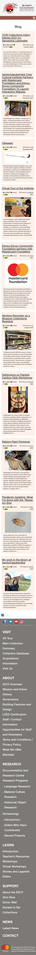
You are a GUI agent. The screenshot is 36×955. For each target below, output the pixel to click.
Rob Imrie (9, 45)
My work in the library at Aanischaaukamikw (16, 561)
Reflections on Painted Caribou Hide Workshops (17, 376)
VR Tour (8, 638)
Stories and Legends (16, 871)
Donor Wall (10, 902)
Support (11, 886)
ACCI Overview (12, 684)
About (8, 678)
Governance (10, 699)
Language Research (17, 786)
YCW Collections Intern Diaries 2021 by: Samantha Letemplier (16, 37)
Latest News (11, 928)
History (7, 694)
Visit (7, 632)
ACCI (8, 96)
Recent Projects (14, 835)
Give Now (9, 897)
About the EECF (13, 892)
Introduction (12, 819)
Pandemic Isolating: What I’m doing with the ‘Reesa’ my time (17, 499)
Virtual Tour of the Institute (18, 188)
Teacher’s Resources (16, 856)
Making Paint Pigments (16, 441)
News (8, 922)
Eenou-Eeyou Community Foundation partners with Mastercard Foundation (17, 248)
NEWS (11, 46)
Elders (7, 876)
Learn (8, 845)
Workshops (10, 861)
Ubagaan (7, 143)
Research (12, 764)
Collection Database (16, 653)
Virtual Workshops (14, 866)
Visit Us (7, 668)
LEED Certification (14, 714)
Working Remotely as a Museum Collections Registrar (16, 318)
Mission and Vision (15, 689)
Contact (11, 935)
